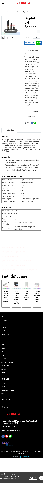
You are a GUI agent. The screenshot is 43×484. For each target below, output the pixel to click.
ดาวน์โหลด (5, 338)
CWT (3, 393)
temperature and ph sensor (29, 270)
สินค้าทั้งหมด (12, 12)
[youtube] (6, 436)
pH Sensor (25, 256)
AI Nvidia (4, 369)
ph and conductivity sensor (10, 256)
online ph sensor (7, 252)
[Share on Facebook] (32, 123)
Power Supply (6, 365)
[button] (40, 3)
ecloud (4, 324)
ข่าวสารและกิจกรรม (7, 331)
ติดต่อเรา (4, 404)
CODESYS (5, 348)
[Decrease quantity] (33, 37)
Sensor (19, 12)
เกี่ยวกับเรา (5, 407)
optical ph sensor (21, 252)
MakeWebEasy (26, 457)
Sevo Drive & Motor (7, 362)
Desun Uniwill (35, 111)
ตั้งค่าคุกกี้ (33, 478)
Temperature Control (8, 390)
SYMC (3, 383)
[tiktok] (14, 436)
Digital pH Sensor (7, 247)
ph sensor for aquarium (9, 261)
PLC (3, 352)
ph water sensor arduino (9, 270)
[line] (10, 436)
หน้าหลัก (4, 320)
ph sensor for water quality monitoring (14, 265)
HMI (3, 355)
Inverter (4, 359)
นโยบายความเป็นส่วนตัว (9, 478)
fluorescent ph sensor (23, 247)
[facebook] (3, 436)
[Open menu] (3, 3)
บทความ (4, 327)
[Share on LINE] (35, 123)
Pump (3, 372)
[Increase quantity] (39, 37)
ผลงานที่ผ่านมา (6, 334)
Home (4, 12)
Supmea (4, 386)
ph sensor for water (26, 261)
